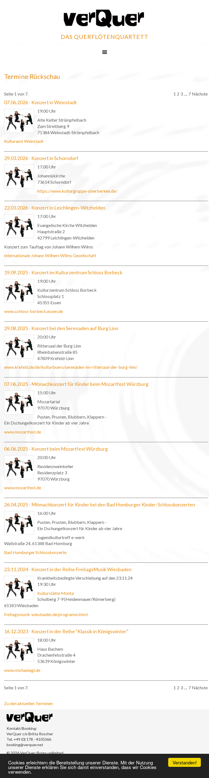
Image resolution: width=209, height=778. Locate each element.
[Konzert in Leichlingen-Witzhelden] (19, 226)
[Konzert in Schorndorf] (19, 177)
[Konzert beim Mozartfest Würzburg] (19, 467)
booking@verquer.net (25, 744)
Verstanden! (185, 762)
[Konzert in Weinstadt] (19, 121)
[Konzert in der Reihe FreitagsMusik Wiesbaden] (19, 588)
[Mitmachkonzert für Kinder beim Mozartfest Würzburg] (19, 402)
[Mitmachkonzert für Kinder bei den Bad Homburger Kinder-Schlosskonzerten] (19, 523)
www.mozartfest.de (22, 431)
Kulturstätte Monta (55, 593)
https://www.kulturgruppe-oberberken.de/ (77, 190)
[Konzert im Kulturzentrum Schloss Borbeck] (19, 291)
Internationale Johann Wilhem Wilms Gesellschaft (50, 255)
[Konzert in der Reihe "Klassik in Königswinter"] (19, 650)
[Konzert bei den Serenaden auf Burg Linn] (19, 347)
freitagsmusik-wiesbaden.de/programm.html (46, 614)
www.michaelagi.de (22, 670)
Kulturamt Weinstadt (24, 141)
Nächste (200, 93)
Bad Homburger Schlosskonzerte (35, 552)
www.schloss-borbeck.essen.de (33, 311)
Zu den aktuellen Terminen (28, 703)
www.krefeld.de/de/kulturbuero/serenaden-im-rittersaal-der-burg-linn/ (70, 367)
